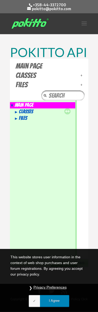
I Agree (54, 301)
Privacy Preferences (50, 287)
